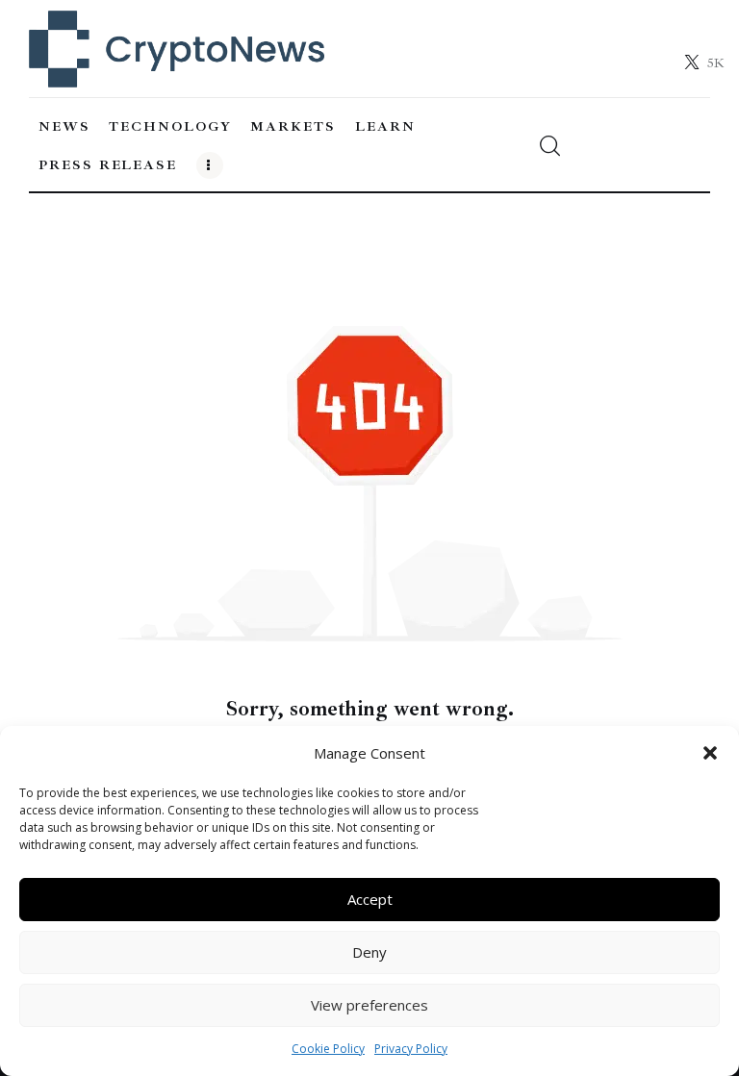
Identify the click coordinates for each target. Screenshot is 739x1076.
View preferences (369, 1004)
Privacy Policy (410, 1048)
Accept (370, 899)
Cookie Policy (328, 1048)
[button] (710, 753)
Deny (369, 952)
